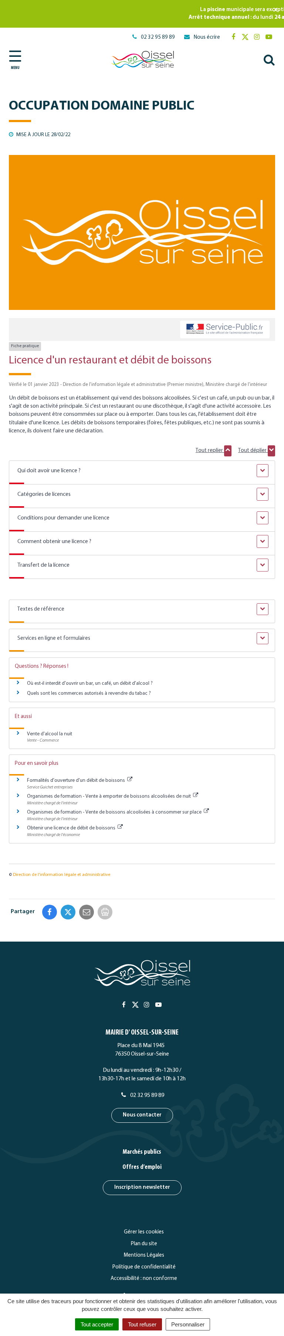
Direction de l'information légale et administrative (61, 875)
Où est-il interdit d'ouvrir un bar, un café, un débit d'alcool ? (90, 683)
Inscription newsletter (142, 1187)
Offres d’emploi (142, 1167)
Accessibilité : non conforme (144, 1278)
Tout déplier (253, 450)
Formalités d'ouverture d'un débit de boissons (76, 780)
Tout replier (210, 450)
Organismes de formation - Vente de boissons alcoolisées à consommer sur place (115, 812)
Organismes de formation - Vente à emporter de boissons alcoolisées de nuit (109, 796)
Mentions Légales (144, 1255)
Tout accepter (97, 1324)
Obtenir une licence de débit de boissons (71, 828)
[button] (142, 471)
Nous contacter (142, 1115)
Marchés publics (142, 1152)
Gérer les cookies (144, 1232)
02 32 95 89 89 (146, 1095)
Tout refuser (142, 1324)
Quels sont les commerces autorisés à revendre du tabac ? (89, 693)
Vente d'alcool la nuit (49, 734)
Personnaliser (187, 1324)
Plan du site (144, 1244)
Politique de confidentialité (144, 1267)
